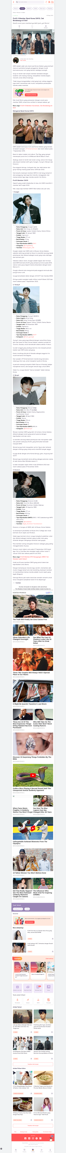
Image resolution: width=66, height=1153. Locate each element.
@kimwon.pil (28, 428)
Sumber (18, 583)
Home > (14, 12)
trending (27, 909)
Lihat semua (49, 958)
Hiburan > (19, 12)
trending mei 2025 (18, 909)
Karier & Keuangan (18, 1093)
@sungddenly (28, 245)
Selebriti (29, 8)
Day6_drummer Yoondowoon (32, 523)
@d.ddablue (28, 521)
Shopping (50, 8)
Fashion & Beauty (38, 1120)
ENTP (34, 334)
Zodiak (35, 8)
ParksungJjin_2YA (28, 247)
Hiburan (16, 8)
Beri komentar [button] (29, 922)
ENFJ (34, 243)
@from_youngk (29, 337)
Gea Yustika (23, 60)
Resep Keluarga (17, 1120)
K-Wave (22, 8)
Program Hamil (38, 1093)
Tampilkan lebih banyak (33, 1064)
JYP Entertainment (31, 149)
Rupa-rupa (42, 8)
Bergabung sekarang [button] (31, 94)
